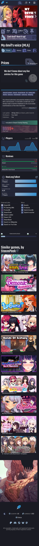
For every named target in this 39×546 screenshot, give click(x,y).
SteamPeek (8, 212)
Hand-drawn (17, 94)
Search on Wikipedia (10, 222)
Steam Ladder (8, 215)
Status (19, 517)
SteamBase (8, 220)
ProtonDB (7, 210)
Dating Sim (32, 92)
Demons (10, 94)
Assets (26, 205)
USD (29, 514)
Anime (5, 94)
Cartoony (24, 94)
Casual (15, 92)
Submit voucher (29, 212)
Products (27, 207)
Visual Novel (21, 92)
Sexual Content (7, 92)
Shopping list (33, 63)
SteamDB (7, 205)
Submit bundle (28, 210)
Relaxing (30, 94)
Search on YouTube (10, 224)
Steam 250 (7, 217)
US (15, 514)
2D (27, 92)
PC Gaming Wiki (9, 207)
